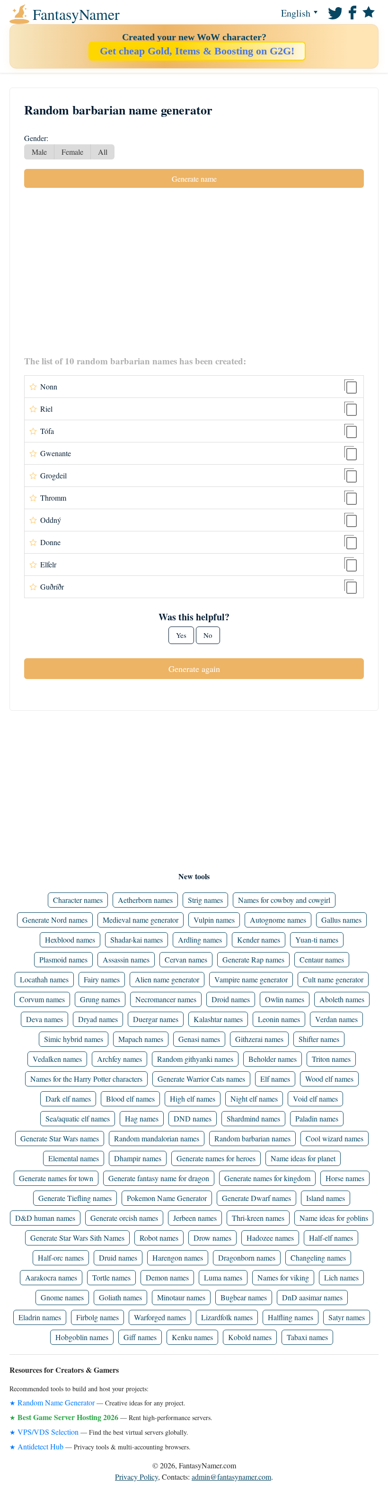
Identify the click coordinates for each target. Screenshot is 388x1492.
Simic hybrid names (73, 1039)
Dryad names (98, 1019)
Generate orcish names (124, 1218)
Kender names (258, 940)
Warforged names (160, 1317)
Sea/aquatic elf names (77, 1118)
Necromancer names (165, 999)
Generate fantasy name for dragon (158, 1178)
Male (39, 152)
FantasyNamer (49, 14)
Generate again (194, 668)
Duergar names (155, 1019)
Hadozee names (270, 1238)
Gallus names (341, 920)
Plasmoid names (63, 959)
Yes (181, 635)
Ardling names (200, 940)
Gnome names (62, 1297)
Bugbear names (243, 1297)
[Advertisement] (194, 271)
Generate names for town (56, 1178)
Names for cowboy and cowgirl (284, 900)
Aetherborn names (145, 900)
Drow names (212, 1238)
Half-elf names (331, 1238)
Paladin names (316, 1118)
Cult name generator (333, 979)
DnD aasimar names (312, 1297)
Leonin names (279, 1019)
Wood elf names (329, 1079)
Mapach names (140, 1039)
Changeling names (318, 1257)
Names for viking (283, 1277)
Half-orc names (61, 1257)
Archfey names (119, 1059)
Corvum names (42, 999)
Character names (78, 900)
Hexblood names (70, 940)
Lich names (341, 1277)
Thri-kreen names (258, 1218)
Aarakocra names (51, 1277)
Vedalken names (57, 1059)
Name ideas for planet (303, 1158)
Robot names (159, 1238)
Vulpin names (214, 920)
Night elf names (254, 1099)
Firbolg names (97, 1317)
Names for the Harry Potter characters (86, 1079)
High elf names (192, 1099)
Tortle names (111, 1277)
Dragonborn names (246, 1257)
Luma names (223, 1277)
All (102, 152)
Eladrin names (39, 1317)
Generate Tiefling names (75, 1198)
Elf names (275, 1079)
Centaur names (322, 959)
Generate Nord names (55, 920)
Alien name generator (167, 979)
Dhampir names (137, 1158)
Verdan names (336, 1019)
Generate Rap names (253, 959)
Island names (325, 1198)
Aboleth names (341, 999)
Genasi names (199, 1039)
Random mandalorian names (156, 1138)
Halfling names (290, 1317)
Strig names (205, 900)
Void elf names (315, 1099)
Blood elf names (130, 1099)
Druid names (118, 1257)
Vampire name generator (251, 979)
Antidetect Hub (40, 1446)
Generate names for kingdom (267, 1178)
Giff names (140, 1337)
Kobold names (250, 1337)
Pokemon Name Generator (167, 1198)
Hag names (142, 1118)
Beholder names (272, 1059)
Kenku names (192, 1337)
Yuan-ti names (316, 940)
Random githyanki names (195, 1059)
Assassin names (126, 959)
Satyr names (346, 1317)
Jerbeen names (195, 1218)
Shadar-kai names (136, 940)
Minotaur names (181, 1297)
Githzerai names (259, 1039)
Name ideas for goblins (334, 1218)
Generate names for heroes (216, 1158)
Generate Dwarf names (256, 1198)
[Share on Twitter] (334, 11)
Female (72, 152)
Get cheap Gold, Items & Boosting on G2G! (197, 51)
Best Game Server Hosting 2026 (68, 1417)
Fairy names (102, 979)
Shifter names (319, 1039)
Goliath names (120, 1297)
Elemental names (73, 1158)
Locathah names (44, 979)
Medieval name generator (140, 920)
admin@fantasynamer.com (231, 1477)
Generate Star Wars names (59, 1138)
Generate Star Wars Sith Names (77, 1238)
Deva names (44, 1019)
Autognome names (278, 920)
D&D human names (45, 1218)
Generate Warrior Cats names (201, 1079)
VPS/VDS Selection (48, 1432)
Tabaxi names (307, 1337)
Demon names (167, 1277)
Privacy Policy (136, 1477)
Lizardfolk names (227, 1317)
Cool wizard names (334, 1138)
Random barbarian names (252, 1138)
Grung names (100, 999)
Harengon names (177, 1257)
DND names (193, 1118)
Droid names (231, 999)
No (207, 635)
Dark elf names (68, 1099)
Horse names (345, 1178)
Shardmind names (253, 1118)
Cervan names (186, 959)
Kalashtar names (218, 1019)
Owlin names (284, 999)
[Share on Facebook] (351, 11)
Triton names (331, 1059)
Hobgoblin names (81, 1337)
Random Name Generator (56, 1402)
